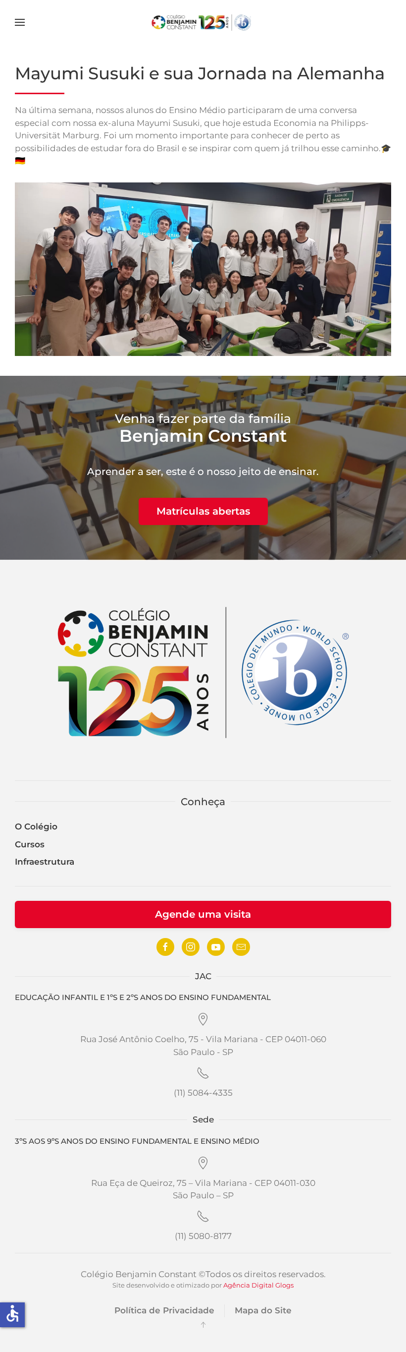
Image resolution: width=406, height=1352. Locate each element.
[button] (20, 22)
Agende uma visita (203, 914)
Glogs (284, 1285)
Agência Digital (248, 1285)
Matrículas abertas (203, 511)
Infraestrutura (44, 862)
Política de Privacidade (164, 1310)
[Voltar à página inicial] (203, 22)
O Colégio (36, 826)
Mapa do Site (263, 1310)
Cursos (30, 844)
